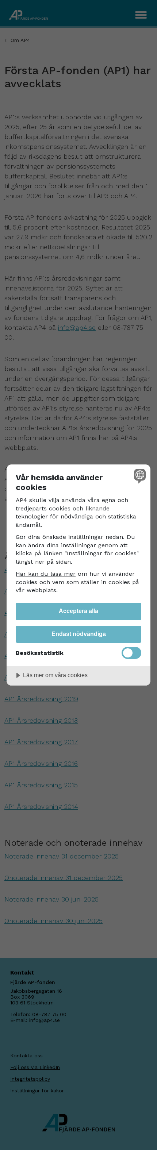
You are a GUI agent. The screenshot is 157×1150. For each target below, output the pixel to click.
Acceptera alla (78, 610)
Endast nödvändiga (78, 633)
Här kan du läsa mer (46, 573)
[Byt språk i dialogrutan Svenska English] (138, 475)
